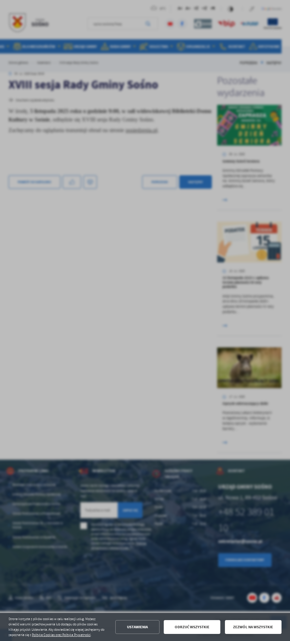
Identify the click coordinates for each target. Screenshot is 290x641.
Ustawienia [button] (137, 627)
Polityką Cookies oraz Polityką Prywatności (61, 635)
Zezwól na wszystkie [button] (253, 627)
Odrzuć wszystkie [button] (192, 627)
